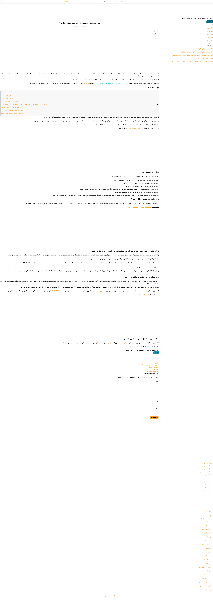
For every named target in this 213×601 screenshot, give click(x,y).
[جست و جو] (73, 1)
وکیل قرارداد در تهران (204, 477)
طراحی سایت (112, 595)
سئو (106, 595)
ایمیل (157, 409)
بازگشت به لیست (154, 367)
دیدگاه (156, 381)
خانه (115, 8)
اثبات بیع (82, 18)
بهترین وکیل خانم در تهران (135, 128)
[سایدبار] (211, 599)
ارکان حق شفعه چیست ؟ (7, 98)
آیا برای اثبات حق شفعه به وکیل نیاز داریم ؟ (12, 110)
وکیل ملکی (78, 18)
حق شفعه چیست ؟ (6, 95)
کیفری (111, 343)
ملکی (87, 83)
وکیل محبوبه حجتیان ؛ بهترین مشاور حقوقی (12, 113)
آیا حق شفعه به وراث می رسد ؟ (9, 107)
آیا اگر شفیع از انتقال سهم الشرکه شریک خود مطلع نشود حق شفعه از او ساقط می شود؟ (25, 104)
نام (157, 401)
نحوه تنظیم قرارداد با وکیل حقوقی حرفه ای (139, 207)
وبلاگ (113, 8)
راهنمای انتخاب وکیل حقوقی (142, 294)
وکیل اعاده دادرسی (205, 472)
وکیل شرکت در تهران (204, 475)
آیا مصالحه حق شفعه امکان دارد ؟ (10, 101)
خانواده (125, 343)
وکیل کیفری (207, 466)
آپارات (138, 346)
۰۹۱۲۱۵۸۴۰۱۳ (67, 1)
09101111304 (55, 291)
